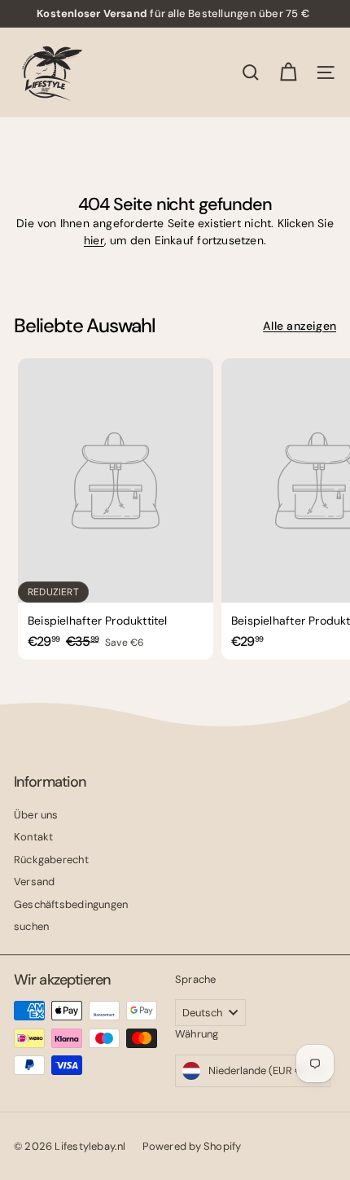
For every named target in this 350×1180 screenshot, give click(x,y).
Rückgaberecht (51, 859)
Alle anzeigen (299, 325)
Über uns (36, 815)
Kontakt (33, 837)
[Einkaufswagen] (288, 72)
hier (94, 240)
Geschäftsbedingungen (71, 904)
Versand (34, 881)
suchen (31, 926)
